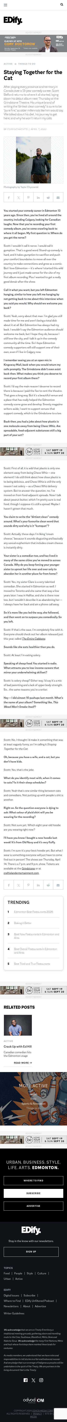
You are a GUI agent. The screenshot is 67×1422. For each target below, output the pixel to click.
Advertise (34, 1206)
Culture (41, 1273)
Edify (7, 1290)
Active (8, 63)
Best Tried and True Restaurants (32, 964)
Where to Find (33, 1180)
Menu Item (11, 1308)
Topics (8, 1268)
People (18, 1273)
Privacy (37, 1413)
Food (7, 1273)
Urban (7, 1278)
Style (30, 1273)
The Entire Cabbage (33, 638)
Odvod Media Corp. (42, 1410)
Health (33, 1094)
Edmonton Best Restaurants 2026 (33, 912)
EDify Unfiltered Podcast (39, 1301)
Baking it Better (22, 923)
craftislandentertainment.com (21, 873)
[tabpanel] (33, 1185)
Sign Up (31, 1251)
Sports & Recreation (34, 1103)
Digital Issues (11, 1295)
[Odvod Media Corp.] (33, 1400)
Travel (33, 1112)
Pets (33, 1098)
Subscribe (33, 1193)
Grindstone (28, 868)
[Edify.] (13, 20)
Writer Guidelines (14, 1313)
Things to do (27, 63)
